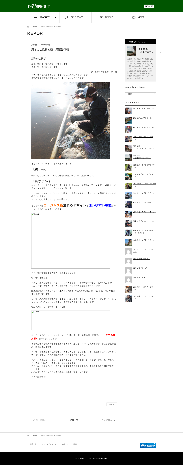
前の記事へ (41, 420)
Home (28, 27)
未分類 (35, 26)
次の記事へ (107, 420)
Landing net (111, 404)
